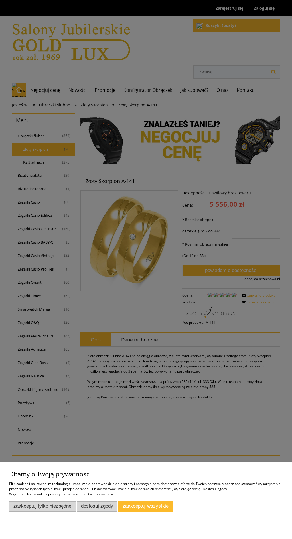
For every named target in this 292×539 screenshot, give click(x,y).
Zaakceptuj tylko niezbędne (42, 506)
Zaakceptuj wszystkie (146, 506)
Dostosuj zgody (97, 506)
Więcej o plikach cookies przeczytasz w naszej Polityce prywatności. (62, 494)
